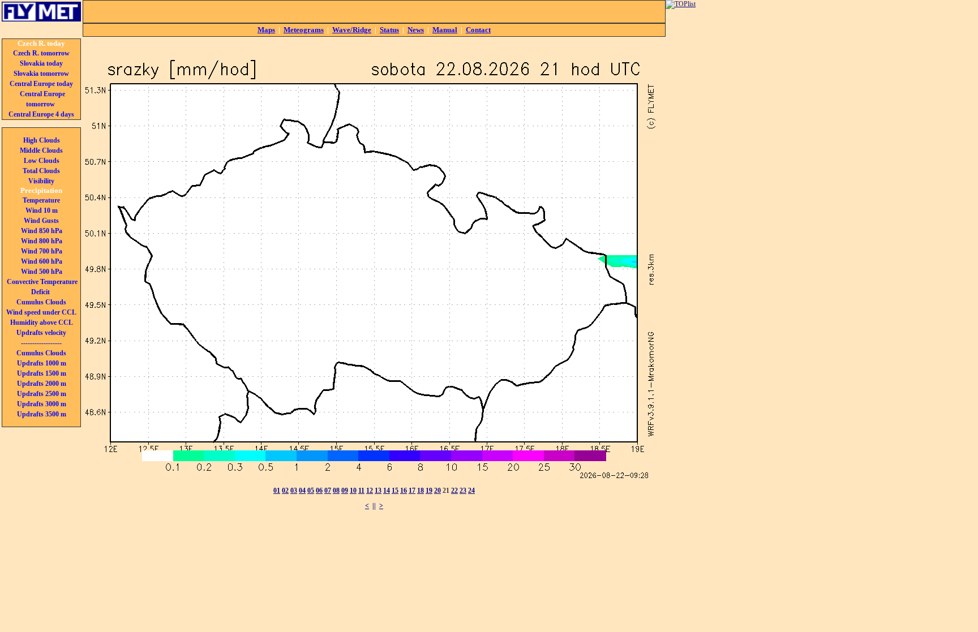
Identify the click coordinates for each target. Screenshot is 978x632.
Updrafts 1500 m (41, 373)
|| (374, 506)
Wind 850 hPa (41, 231)
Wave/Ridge (351, 29)
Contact (478, 29)
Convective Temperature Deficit (42, 287)
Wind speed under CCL (41, 312)
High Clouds (41, 140)
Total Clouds (41, 171)
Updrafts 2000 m (41, 384)
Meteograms (304, 29)
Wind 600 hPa (41, 261)
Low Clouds (41, 161)
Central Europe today (41, 84)
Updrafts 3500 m (41, 414)
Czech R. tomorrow (41, 53)
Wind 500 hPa (41, 272)
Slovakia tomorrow (41, 74)
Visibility (41, 181)
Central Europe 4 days (41, 114)
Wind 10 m (41, 210)
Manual (444, 29)
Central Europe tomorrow (42, 99)
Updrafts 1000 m (41, 363)
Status (389, 29)
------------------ (41, 343)
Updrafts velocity (41, 333)
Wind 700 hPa (41, 251)
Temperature (41, 200)
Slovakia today (41, 63)
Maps (266, 29)
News (416, 29)
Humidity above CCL (41, 322)
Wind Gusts (41, 221)
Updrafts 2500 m (41, 394)
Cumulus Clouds (41, 302)
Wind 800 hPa (41, 241)
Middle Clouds (41, 150)
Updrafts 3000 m (41, 404)
